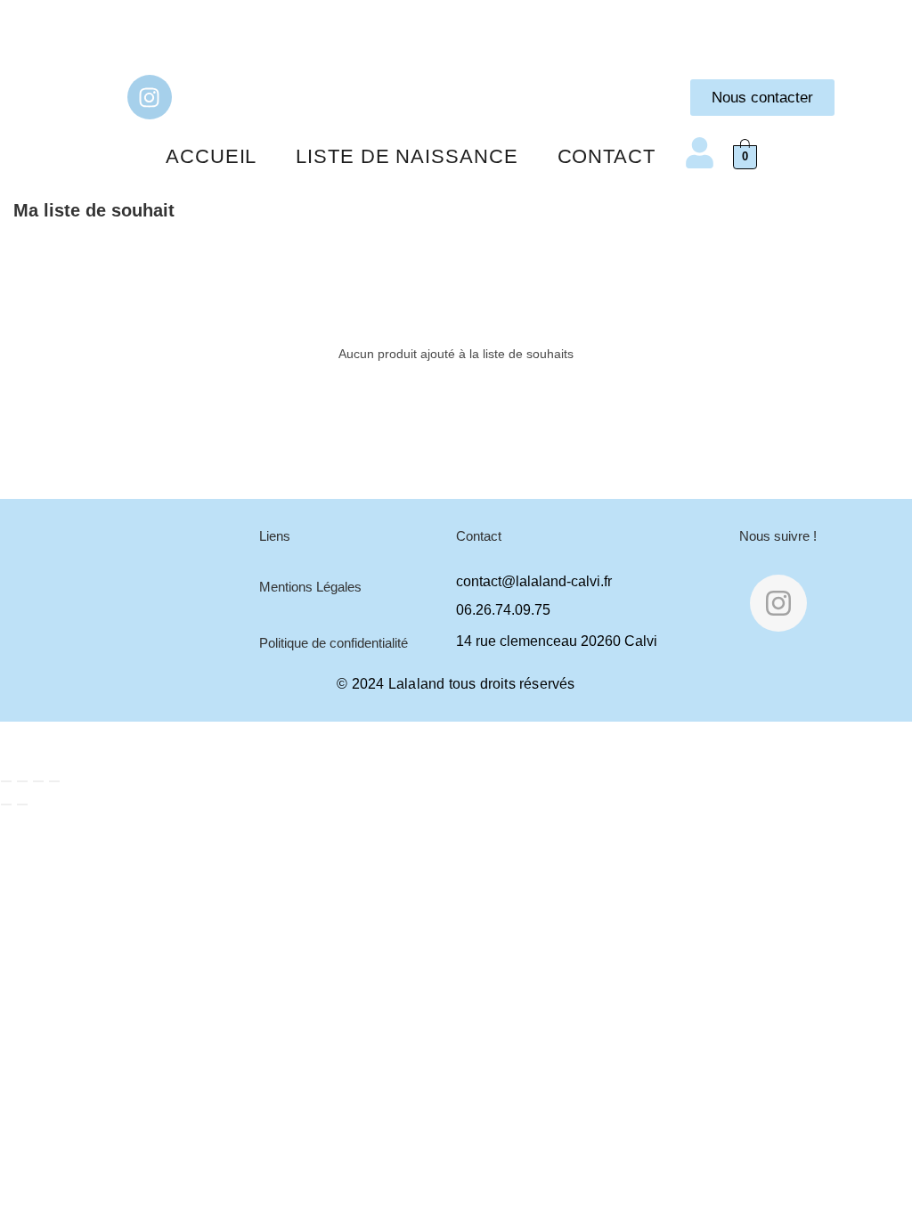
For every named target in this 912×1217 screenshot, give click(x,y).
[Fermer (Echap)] (54, 781)
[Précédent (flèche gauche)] (6, 804)
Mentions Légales (310, 586)
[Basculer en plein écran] (22, 781)
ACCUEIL (211, 156)
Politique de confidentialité (333, 642)
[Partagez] (38, 781)
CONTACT (607, 156)
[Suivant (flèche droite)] (22, 804)
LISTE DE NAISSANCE (406, 156)
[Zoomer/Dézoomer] (6, 781)
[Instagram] (149, 97)
